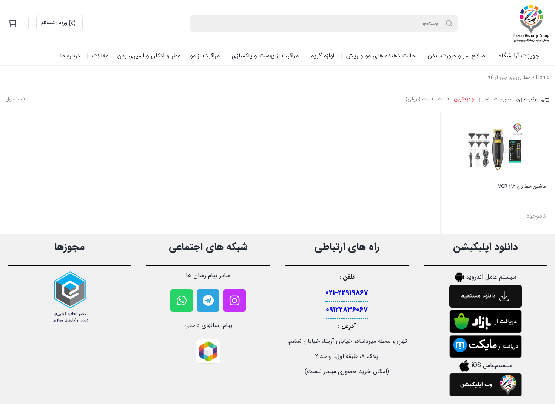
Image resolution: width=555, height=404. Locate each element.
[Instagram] (234, 300)
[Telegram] (208, 300)
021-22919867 (346, 293)
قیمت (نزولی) (419, 99)
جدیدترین (464, 99)
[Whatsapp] (181, 300)
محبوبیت (503, 99)
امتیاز (484, 99)
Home (542, 77)
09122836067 (347, 310)
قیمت (443, 99)
